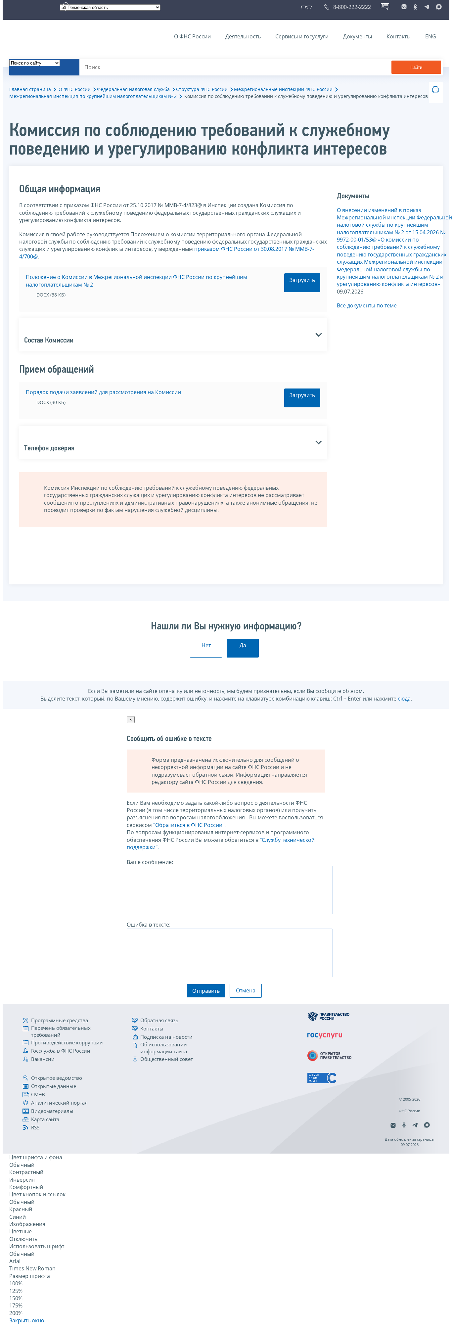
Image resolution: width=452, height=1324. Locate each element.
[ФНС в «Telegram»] (426, 7)
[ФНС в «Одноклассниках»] (415, 7)
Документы (357, 36)
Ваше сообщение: (150, 862)
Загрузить (302, 280)
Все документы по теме (367, 305)
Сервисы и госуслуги (302, 36)
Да (243, 645)
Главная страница (30, 89)
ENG (430, 36)
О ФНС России (192, 36)
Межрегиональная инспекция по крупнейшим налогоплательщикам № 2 (93, 96)
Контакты (398, 36)
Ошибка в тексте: (148, 924)
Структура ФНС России (202, 89)
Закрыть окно (26, 1320)
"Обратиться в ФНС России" (188, 825)
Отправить (206, 990)
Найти (416, 67)
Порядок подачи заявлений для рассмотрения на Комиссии (103, 392)
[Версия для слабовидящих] (307, 7)
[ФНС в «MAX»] (438, 7)
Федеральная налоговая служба (133, 89)
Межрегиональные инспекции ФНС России (283, 89)
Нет (206, 645)
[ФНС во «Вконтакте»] (404, 7)
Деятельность (243, 36)
